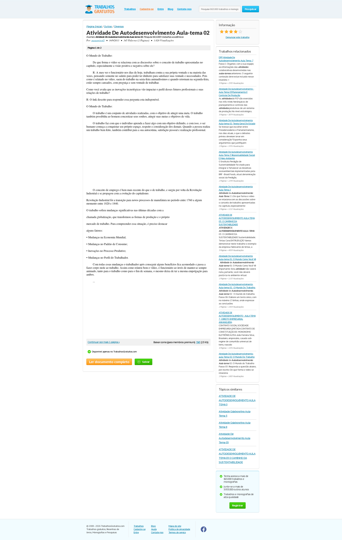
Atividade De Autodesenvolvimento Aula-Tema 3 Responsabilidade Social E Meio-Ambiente (237, 155)
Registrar (237, 505)
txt (198, 342)
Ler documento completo (109, 362)
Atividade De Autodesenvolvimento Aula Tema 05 (234, 438)
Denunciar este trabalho (237, 37)
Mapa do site (175, 526)
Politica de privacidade (179, 529)
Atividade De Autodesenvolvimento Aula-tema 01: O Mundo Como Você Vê (237, 258)
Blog (170, 9)
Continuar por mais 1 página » (104, 342)
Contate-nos (184, 9)
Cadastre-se (147, 9)
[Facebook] (203, 531)
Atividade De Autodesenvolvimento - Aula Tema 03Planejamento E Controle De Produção (236, 92)
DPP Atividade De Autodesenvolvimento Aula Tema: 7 (236, 59)
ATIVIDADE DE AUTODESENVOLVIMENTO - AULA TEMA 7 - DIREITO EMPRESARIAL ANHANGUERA (237, 317)
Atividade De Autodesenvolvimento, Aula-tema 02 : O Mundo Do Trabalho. (237, 286)
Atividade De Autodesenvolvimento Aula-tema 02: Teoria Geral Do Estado (237, 122)
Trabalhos (130, 9)
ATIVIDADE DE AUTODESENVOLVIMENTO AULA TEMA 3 (237, 400)
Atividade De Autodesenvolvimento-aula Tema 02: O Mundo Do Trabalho (237, 355)
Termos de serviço (177, 532)
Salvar (146, 361)
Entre (160, 9)
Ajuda (154, 529)
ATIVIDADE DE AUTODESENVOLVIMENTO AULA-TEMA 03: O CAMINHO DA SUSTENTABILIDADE (237, 219)
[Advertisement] (148, 160)
